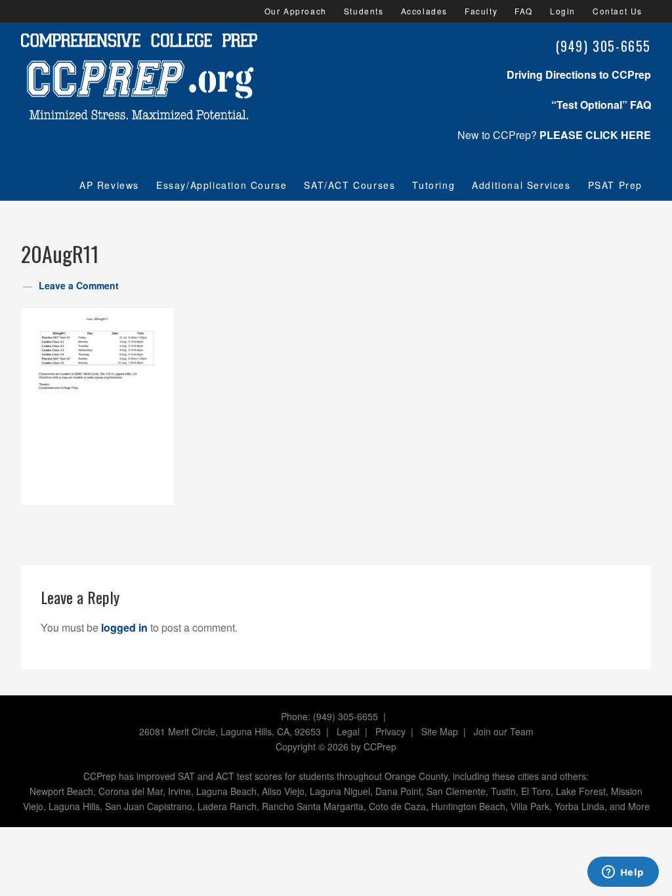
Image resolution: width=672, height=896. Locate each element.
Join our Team (504, 731)
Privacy (390, 731)
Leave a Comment (79, 285)
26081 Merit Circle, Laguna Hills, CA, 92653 (230, 731)
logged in (124, 627)
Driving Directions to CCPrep (579, 74)
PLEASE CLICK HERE (595, 134)
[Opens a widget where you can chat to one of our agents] (623, 873)
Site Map (439, 731)
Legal (348, 731)
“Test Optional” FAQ (601, 104)
